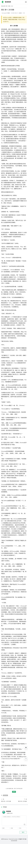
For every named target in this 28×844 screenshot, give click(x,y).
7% (25, 758)
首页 (6, 6)
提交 (23, 832)
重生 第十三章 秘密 (22, 801)
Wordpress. (5, 839)
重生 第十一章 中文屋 (6, 801)
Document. (15, 839)
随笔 (9, 6)
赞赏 (14, 791)
